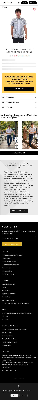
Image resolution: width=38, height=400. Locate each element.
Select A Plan (19, 89)
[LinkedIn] (15, 370)
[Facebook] (3, 370)
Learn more (15, 392)
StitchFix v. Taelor (7, 336)
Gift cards (5, 316)
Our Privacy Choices (8, 300)
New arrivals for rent (8, 268)
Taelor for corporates (8, 284)
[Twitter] (7, 370)
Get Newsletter (12, 244)
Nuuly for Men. (22, 362)
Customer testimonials (9, 261)
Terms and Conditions (8, 293)
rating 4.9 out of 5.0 (8, 364)
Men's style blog (7, 271)
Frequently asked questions (10, 264)
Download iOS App (8, 274)
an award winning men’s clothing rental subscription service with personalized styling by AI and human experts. (19, 357)
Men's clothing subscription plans (12, 255)
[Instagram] (11, 370)
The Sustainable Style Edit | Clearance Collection (16, 313)
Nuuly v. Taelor (6, 345)
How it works (6, 258)
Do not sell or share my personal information (15, 303)
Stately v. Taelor (7, 332)
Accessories (5, 319)
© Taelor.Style (19, 378)
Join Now (32, 3)
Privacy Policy (6, 297)
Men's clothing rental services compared (14, 329)
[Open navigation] (2, 2)
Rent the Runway (11, 362)
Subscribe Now (19, 210)
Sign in (24, 3)
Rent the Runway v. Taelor (9, 342)
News (4, 287)
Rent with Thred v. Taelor (9, 339)
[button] (34, 9)
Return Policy (6, 290)
